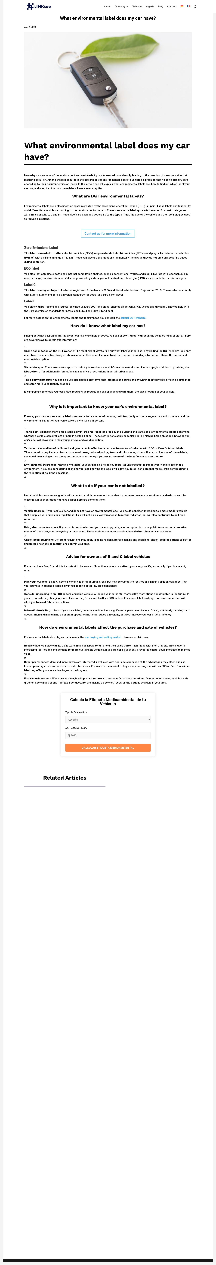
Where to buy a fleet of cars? (108, 1053)
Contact (172, 6)
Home (107, 6)
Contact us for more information (107, 233)
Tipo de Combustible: (76, 712)
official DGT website (133, 317)
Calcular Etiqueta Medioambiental (108, 747)
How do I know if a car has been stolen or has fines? (108, 1198)
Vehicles (137, 6)
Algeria (150, 6)
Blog (160, 6)
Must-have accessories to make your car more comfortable (107, 907)
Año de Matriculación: (76, 728)
